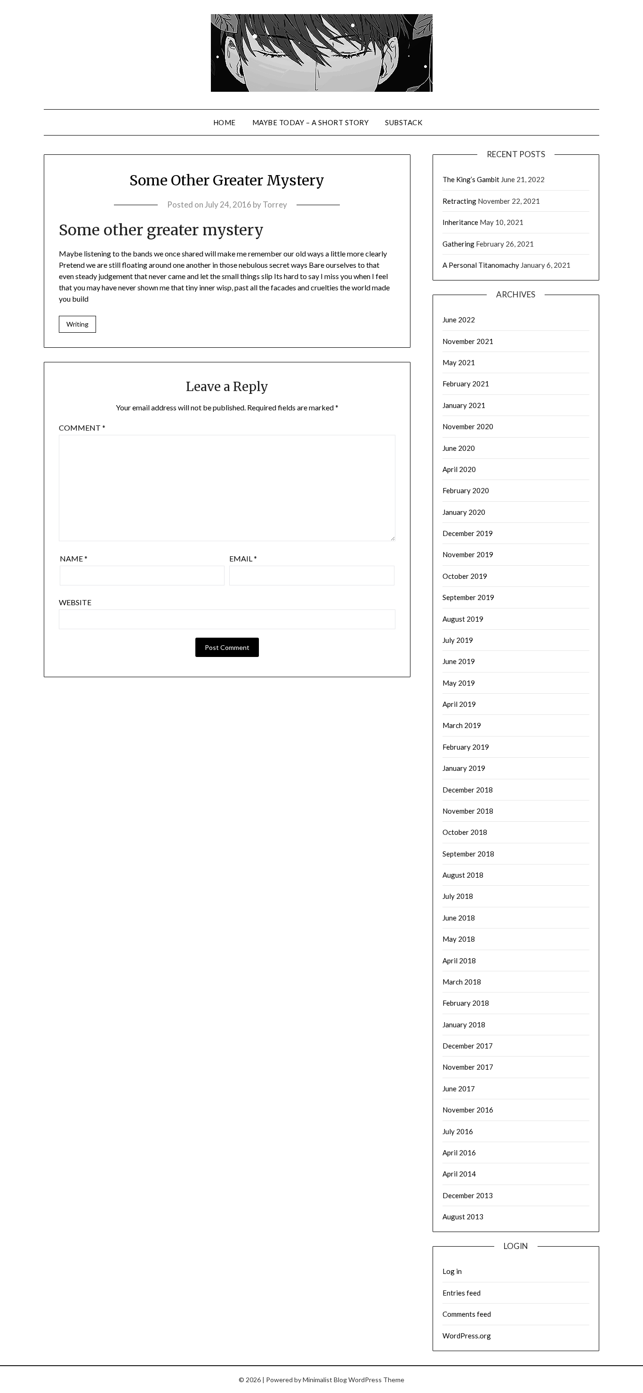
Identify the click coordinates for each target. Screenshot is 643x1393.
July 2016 (457, 1131)
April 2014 (459, 1173)
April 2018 (459, 960)
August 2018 (462, 875)
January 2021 (463, 405)
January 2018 (463, 1024)
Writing (77, 324)
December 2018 (467, 789)
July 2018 (457, 896)
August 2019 (462, 619)
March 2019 (461, 725)
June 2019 (458, 661)
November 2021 (467, 341)
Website (75, 602)
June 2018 (458, 917)
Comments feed (466, 1314)
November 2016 (467, 1109)
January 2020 (463, 512)
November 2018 (467, 811)
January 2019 (463, 768)
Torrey (275, 204)
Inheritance (460, 222)
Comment (82, 427)
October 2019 (464, 576)
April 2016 (459, 1152)
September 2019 (468, 597)
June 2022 (458, 319)
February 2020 (465, 490)
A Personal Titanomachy (480, 265)
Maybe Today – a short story (310, 122)
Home (224, 122)
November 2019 (467, 554)
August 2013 (462, 1216)
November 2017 (467, 1067)
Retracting (459, 201)
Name (74, 558)
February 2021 (465, 383)
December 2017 (467, 1045)
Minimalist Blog (325, 1380)
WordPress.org (466, 1335)
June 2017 (458, 1088)
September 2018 (468, 853)
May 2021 (458, 362)
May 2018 (458, 939)
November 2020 (467, 426)
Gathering (458, 244)
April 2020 (459, 469)
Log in (452, 1271)
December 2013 (467, 1195)
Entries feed (461, 1293)
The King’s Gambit (470, 179)
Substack (403, 122)
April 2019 (459, 704)
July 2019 (457, 640)
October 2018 (464, 832)
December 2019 (467, 533)
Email (243, 558)
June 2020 (458, 448)
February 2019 (465, 747)
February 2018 (465, 1003)
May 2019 (458, 683)
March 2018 (461, 981)
